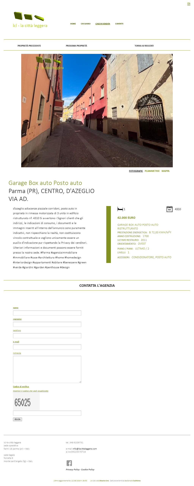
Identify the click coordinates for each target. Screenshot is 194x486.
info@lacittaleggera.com (85, 448)
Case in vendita (102, 23)
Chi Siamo (85, 23)
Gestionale (132, 480)
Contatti (119, 23)
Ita (188, 3)
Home (73, 23)
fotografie (136, 171)
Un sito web (99, 480)
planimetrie (152, 171)
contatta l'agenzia (97, 285)
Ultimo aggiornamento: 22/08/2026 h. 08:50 (70, 480)
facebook (70, 463)
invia (17, 419)
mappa (165, 171)
